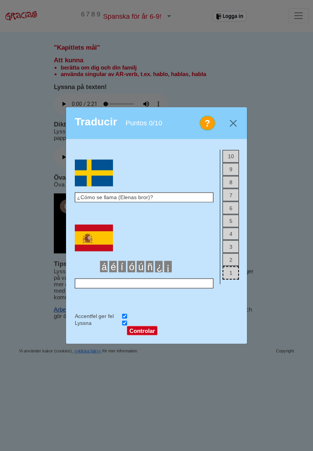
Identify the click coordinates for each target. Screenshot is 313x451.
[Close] (233, 123)
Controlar (142, 330)
